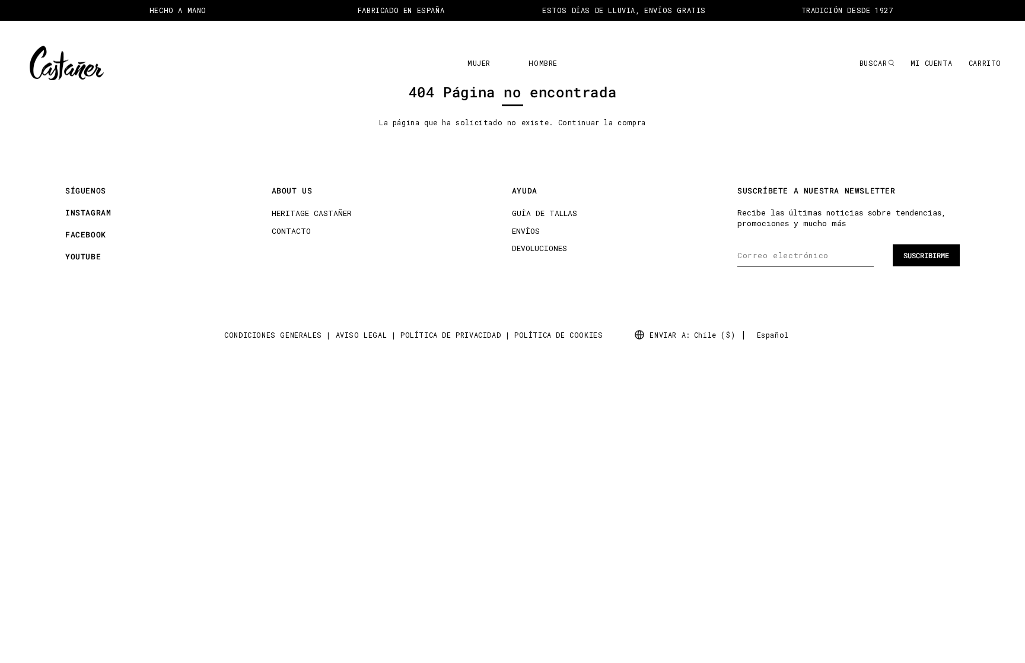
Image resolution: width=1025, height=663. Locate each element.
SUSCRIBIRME (926, 255)
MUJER (479, 63)
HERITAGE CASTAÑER (312, 213)
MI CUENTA (931, 63)
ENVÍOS (526, 231)
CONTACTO (291, 231)
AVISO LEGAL (361, 335)
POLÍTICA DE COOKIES (558, 335)
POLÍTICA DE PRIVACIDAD (450, 335)
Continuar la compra (602, 122)
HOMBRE (543, 63)
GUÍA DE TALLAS (544, 213)
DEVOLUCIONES (539, 248)
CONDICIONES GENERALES (273, 335)
